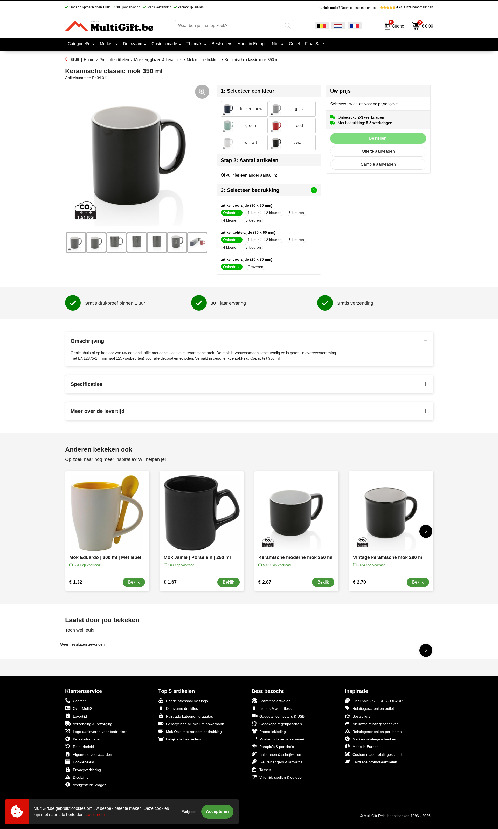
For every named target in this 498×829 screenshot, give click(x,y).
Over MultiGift (84, 708)
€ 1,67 (170, 582)
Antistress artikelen (274, 701)
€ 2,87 (264, 582)
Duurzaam (132, 44)
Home (89, 59)
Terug (74, 59)
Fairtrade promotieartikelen (374, 762)
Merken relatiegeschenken (374, 739)
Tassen (265, 770)
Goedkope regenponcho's (280, 724)
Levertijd (80, 716)
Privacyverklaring (87, 770)
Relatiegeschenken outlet (373, 708)
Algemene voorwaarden (92, 754)
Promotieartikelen (114, 59)
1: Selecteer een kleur (247, 91)
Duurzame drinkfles (182, 708)
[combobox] (229, 25)
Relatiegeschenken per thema (377, 732)
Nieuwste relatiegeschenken (375, 724)
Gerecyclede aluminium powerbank (195, 724)
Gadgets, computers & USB (282, 716)
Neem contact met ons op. (350, 8)
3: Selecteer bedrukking (250, 190)
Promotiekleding (272, 732)
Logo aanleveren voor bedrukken (100, 732)
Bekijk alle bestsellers (183, 739)
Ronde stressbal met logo (187, 701)
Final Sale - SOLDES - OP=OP (377, 701)
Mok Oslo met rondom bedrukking (194, 732)
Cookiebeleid (83, 762)
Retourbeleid (83, 747)
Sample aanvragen (378, 164)
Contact (79, 701)
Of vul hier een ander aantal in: (249, 175)
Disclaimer (81, 777)
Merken (107, 44)
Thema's (194, 44)
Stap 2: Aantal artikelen (249, 160)
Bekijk (134, 582)
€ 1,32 (75, 582)
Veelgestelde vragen (89, 785)
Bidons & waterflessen (277, 708)
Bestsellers (361, 716)
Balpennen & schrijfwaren (280, 754)
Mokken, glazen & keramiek (158, 59)
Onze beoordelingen (414, 7)
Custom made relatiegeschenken (379, 754)
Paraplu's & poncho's (276, 747)
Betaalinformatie (86, 739)
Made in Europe (365, 747)
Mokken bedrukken (203, 59)
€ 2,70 (359, 582)
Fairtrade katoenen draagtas (189, 716)
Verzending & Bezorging (92, 724)
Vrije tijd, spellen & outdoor (281, 777)
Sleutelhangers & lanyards (280, 762)
